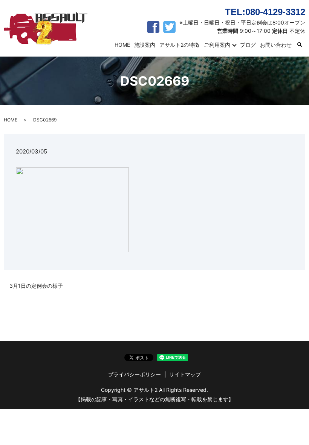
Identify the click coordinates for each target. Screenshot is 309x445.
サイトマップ (185, 374)
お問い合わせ (276, 44)
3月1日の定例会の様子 (36, 285)
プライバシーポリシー (134, 374)
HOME (122, 44)
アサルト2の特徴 (179, 44)
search (304, 45)
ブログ (248, 44)
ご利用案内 (217, 44)
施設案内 (144, 44)
